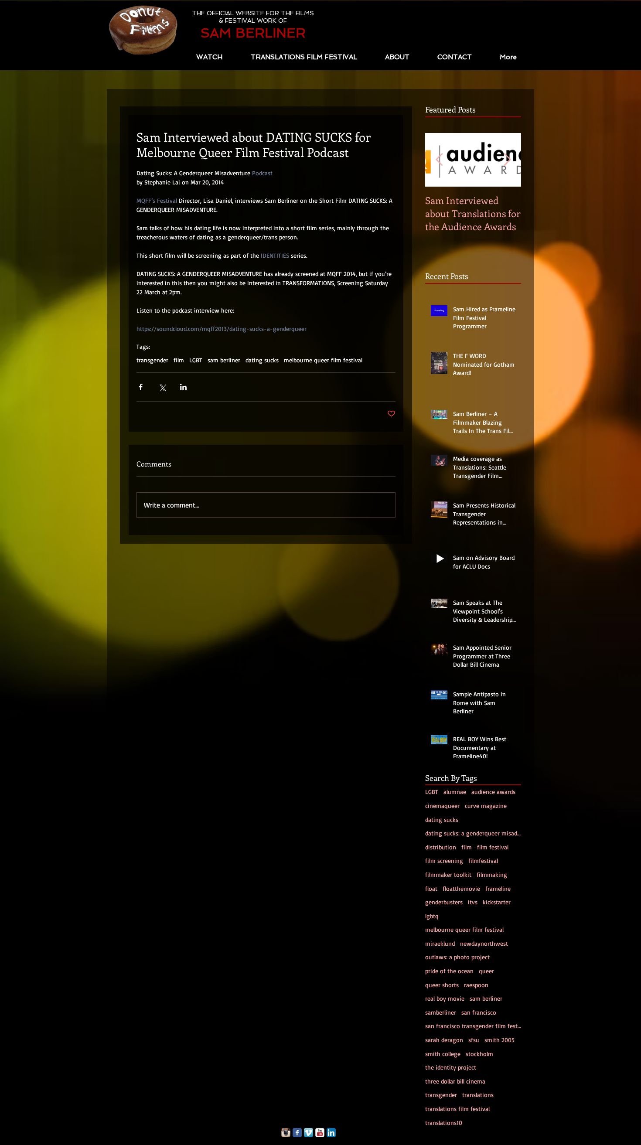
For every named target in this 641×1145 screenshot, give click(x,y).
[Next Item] (507, 160)
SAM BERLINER (253, 33)
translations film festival (457, 1108)
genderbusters (444, 902)
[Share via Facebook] (140, 387)
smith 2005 (499, 1039)
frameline (498, 888)
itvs (472, 902)
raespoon (476, 984)
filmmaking (492, 874)
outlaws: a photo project (457, 957)
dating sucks (262, 360)
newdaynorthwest (484, 943)
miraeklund (440, 943)
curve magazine (486, 805)
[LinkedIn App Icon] (331, 1132)
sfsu (473, 1039)
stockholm (479, 1053)
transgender (152, 360)
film (179, 360)
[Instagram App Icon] (285, 1132)
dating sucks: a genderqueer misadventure (473, 833)
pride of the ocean (449, 971)
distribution (440, 847)
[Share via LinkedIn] (183, 387)
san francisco (478, 1012)
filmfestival (483, 860)
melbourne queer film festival (323, 360)
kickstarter (497, 902)
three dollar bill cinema (455, 1081)
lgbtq (432, 916)
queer (486, 971)
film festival (492, 847)
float (431, 888)
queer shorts (442, 984)
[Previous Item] (439, 160)
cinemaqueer (442, 805)
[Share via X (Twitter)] (162, 387)
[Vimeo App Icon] (308, 1132)
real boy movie (444, 998)
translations (478, 1094)
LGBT (195, 360)
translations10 (443, 1122)
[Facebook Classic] (297, 1132)
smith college (442, 1053)
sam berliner (224, 360)
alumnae (454, 791)
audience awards (493, 791)
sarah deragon (444, 1039)
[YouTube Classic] (319, 1132)
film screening (444, 860)
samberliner (440, 1012)
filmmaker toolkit (448, 874)
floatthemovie (461, 888)
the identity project (450, 1067)
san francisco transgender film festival (473, 1025)
